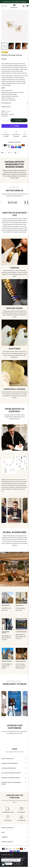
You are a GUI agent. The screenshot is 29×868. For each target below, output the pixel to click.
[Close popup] (25, 420)
